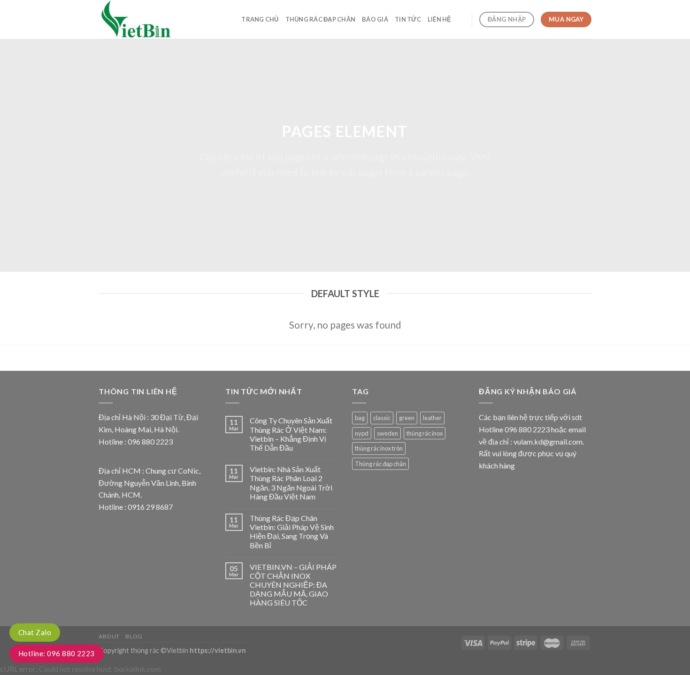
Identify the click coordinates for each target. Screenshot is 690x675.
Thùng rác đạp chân (320, 19)
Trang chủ (259, 19)
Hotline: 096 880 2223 (56, 653)
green (406, 418)
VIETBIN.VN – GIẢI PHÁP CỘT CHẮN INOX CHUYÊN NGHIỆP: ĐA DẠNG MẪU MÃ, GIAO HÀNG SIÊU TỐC (293, 584)
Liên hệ (440, 19)
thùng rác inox (424, 433)
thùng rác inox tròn (379, 448)
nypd (361, 433)
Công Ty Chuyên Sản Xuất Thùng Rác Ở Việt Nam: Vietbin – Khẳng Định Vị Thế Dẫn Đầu (291, 434)
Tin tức (408, 19)
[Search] (461, 19)
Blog (133, 636)
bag (360, 418)
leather (432, 418)
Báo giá (375, 19)
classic (382, 418)
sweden (387, 433)
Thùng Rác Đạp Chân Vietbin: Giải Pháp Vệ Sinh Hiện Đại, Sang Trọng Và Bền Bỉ (292, 532)
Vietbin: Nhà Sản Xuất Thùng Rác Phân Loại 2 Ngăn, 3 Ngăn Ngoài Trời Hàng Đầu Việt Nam (291, 483)
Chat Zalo (34, 632)
